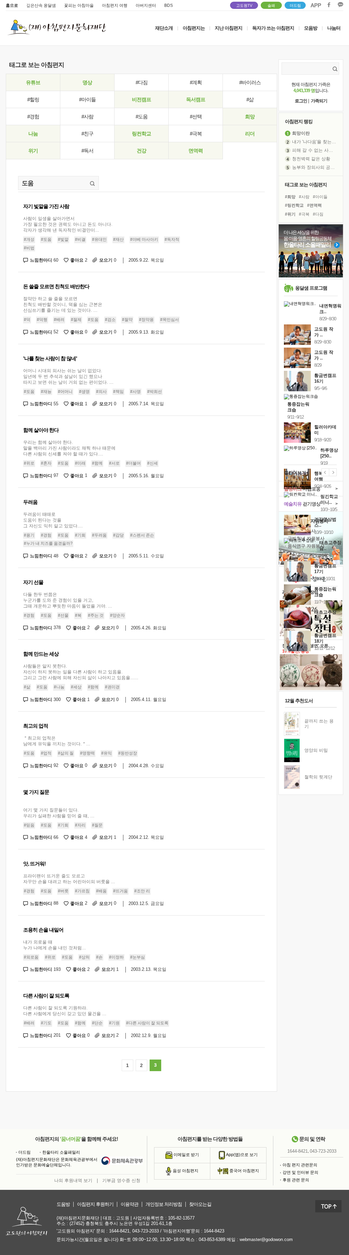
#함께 (97, 463)
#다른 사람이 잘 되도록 (147, 1023)
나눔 (33, 133)
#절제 (76, 319)
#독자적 (172, 239)
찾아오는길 (200, 1204)
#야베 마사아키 (144, 239)
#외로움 (31, 957)
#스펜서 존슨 (142, 535)
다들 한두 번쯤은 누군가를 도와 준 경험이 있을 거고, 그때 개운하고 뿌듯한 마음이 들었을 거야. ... (67, 600)
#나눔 (59, 687)
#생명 (84, 391)
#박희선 (154, 391)
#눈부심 (137, 957)
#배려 (59, 319)
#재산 (118, 239)
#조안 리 (142, 891)
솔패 (271, 5)
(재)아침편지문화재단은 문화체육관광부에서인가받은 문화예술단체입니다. (56, 1162)
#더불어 (133, 463)
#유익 (106, 753)
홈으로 (12, 5)
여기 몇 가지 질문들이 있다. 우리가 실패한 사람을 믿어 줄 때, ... (58, 812)
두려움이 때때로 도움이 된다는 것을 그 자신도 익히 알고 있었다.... (53, 520)
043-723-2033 (323, 1151)
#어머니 (65, 391)
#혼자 (46, 463)
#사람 (87, 116)
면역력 (195, 151)
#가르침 (82, 891)
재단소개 (164, 28)
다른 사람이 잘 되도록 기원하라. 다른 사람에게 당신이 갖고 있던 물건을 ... (64, 1010)
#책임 (118, 391)
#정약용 (146, 319)
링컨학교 (141, 133)
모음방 (310, 28)
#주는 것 (96, 615)
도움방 (63, 1204)
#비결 (80, 239)
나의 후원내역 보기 (73, 1180)
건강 (141, 151)
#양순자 (117, 615)
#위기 (290, 214)
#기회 (80, 535)
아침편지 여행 (114, 5)
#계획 (196, 82)
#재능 (46, 391)
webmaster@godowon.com (266, 1239)
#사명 (135, 391)
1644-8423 (214, 1231)
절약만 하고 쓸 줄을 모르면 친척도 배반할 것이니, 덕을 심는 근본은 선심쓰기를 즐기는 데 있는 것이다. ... (62, 304)
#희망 (290, 196)
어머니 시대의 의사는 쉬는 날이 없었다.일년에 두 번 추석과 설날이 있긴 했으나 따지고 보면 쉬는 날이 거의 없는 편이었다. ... (68, 376)
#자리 (80, 825)
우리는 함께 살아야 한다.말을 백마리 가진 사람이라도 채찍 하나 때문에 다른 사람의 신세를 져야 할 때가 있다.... (69, 448)
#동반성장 (127, 753)
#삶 (250, 99)
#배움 (101, 891)
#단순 (97, 1023)
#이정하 (116, 957)
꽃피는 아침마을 (79, 5)
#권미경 (112, 687)
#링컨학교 (294, 205)
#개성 (29, 239)
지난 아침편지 (228, 28)
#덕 (27, 319)
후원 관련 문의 (296, 1180)
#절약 (127, 319)
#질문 (97, 825)
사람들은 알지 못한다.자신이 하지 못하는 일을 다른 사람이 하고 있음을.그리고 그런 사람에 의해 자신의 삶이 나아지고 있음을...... (80, 671)
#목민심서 (169, 319)
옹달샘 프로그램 (311, 288)
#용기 (29, 535)
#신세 (152, 463)
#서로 (114, 463)
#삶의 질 (66, 753)
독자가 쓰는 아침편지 (273, 28)
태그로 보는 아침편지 (306, 184)
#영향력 (87, 753)
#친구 (87, 133)
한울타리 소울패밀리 (61, 1152)
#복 (78, 615)
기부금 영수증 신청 (121, 1180)
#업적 (46, 753)
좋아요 (78, 260)
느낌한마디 (44, 260)
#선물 (63, 615)
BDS (168, 5)
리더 (250, 133)
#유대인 (99, 239)
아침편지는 (194, 28)
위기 (33, 151)
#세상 (76, 687)
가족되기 (319, 100)
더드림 (295, 5)
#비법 (29, 248)
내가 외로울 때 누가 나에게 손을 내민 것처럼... (54, 944)
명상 (87, 82)
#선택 (196, 116)
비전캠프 (141, 99)
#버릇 (63, 891)
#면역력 (314, 205)
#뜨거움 (120, 891)
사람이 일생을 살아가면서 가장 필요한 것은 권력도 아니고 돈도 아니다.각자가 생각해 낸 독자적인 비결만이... (67, 224)
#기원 (114, 1023)
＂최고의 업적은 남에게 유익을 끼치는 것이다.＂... (56, 740)
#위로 (29, 463)
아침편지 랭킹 (299, 121)
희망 (250, 116)
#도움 (142, 116)
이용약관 (129, 1204)
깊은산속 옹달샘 (41, 5)
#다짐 (142, 82)
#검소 (110, 319)
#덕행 (42, 319)
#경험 (33, 116)
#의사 (101, 391)
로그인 (301, 100)
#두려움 (99, 535)
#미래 (80, 463)
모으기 (107, 260)
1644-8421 (297, 1151)
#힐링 (33, 99)
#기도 (46, 1023)
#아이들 (87, 99)
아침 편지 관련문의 (300, 1165)
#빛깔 (63, 239)
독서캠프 (195, 99)
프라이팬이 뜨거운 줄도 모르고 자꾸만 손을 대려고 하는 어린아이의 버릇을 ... (69, 878)
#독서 (87, 151)
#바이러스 (250, 82)
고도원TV (244, 5)
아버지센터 (146, 5)
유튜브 (33, 82)
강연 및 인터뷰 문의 (300, 1172)
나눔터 (333, 28)
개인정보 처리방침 (164, 1204)
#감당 (118, 535)
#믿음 (29, 825)
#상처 (84, 957)
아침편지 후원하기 (95, 1204)
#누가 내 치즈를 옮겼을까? (48, 543)
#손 (99, 957)
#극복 (196, 133)
